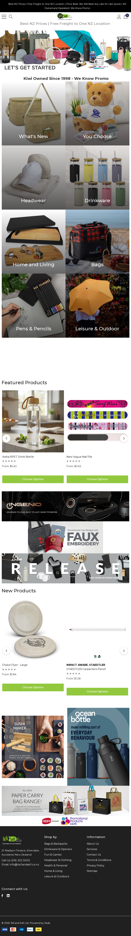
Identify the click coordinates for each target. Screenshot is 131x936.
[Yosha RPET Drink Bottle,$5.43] (33, 421)
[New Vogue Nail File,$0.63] (97, 421)
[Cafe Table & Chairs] (97, 177)
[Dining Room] (34, 177)
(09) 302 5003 (20, 860)
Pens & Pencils (33, 329)
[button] (65, 506)
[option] (65, 51)
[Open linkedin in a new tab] (8, 896)
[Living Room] (34, 113)
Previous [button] (6, 438)
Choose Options (33, 479)
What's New (33, 136)
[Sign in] (119, 16)
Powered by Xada (40, 923)
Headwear (33, 200)
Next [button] (124, 438)
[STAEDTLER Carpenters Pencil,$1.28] (97, 629)
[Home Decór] (97, 242)
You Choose (97, 136)
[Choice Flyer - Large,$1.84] (33, 629)
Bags (97, 264)
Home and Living (33, 264)
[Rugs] (34, 242)
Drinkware (97, 200)
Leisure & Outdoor (97, 329)
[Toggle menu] (4, 16)
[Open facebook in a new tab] (2, 896)
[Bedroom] (97, 113)
